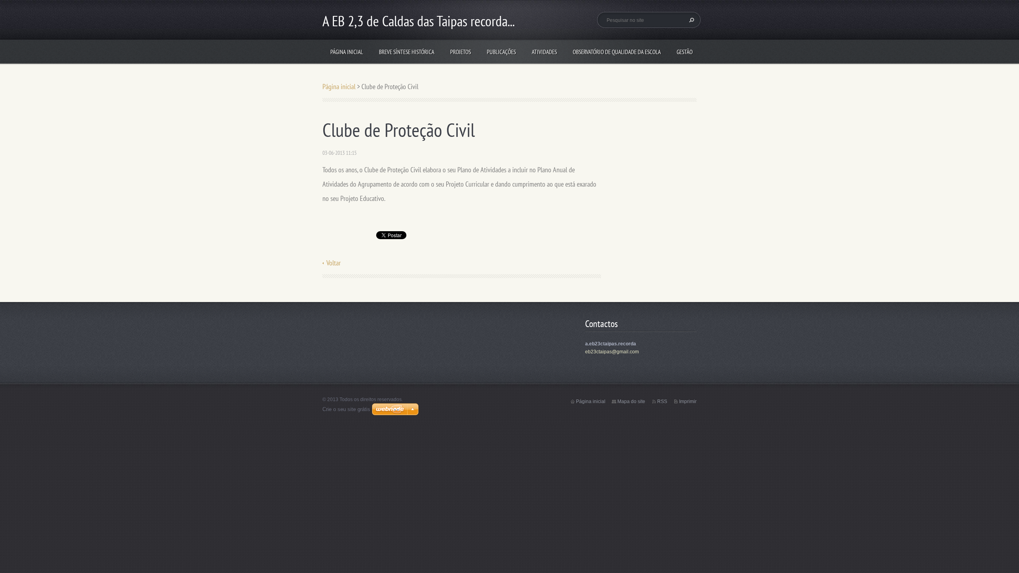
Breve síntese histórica (406, 52)
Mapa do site (631, 401)
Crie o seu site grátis (346, 409)
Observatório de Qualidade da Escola (617, 52)
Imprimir (688, 401)
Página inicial (346, 52)
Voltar (333, 262)
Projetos (460, 52)
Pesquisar (691, 20)
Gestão (685, 52)
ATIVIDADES (544, 52)
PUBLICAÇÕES (501, 52)
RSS (662, 401)
